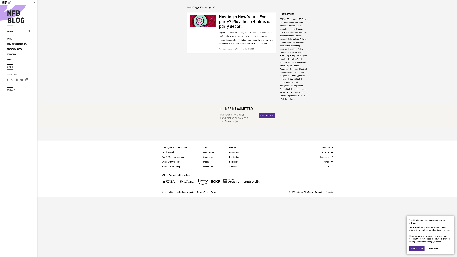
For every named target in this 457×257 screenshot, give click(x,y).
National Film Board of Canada (292, 72)
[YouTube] (21, 80)
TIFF (305, 96)
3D (281, 19)
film (289, 52)
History (290, 59)
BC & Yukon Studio (299, 32)
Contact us (208, 157)
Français (11, 90)
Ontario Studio (285, 82)
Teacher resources (293, 92)
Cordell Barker (286, 42)
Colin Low (303, 39)
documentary (285, 46)
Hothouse (283, 62)
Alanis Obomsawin (291, 22)
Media (206, 162)
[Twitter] (11, 80)
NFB (281, 76)
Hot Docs (297, 59)
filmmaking (284, 56)
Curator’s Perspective (17, 44)
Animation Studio (295, 26)
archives (293, 29)
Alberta (301, 22)
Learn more (433, 249)
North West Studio (294, 79)
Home (9, 39)
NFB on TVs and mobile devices (176, 175)
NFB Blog (16, 17)
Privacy (214, 192)
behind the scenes (287, 36)
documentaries (298, 42)
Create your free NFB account (175, 147)
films (292, 56)
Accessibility (167, 192)
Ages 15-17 (297, 19)
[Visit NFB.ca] (16, 2)
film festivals (297, 52)
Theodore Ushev (296, 96)
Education (11, 54)
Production (12, 59)
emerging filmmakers (288, 49)
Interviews (284, 66)
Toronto (292, 99)
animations (284, 29)
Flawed (298, 56)
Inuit (290, 66)
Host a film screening (171, 167)
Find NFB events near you (173, 157)
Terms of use (202, 192)
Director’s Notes (14, 49)
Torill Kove (284, 99)
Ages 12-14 (287, 19)
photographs (285, 86)
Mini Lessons (294, 69)
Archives (233, 167)
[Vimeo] (16, 80)
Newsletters (208, 167)
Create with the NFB (171, 162)
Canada (298, 36)
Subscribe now (266, 116)
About (206, 147)
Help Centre (208, 152)
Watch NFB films (169, 152)
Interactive (301, 62)
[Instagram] (26, 80)
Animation (284, 26)
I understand (417, 249)
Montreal (303, 69)
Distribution (234, 157)
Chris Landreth (293, 39)
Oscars (294, 82)
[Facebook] (7, 80)
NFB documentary (291, 76)
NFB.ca (232, 147)
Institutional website (185, 192)
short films (296, 89)
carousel (283, 39)
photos (293, 86)
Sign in (10, 67)
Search (10, 32)
